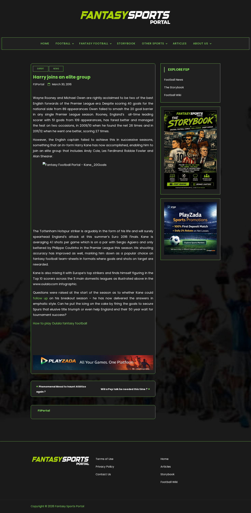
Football (63, 43)
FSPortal (38, 84)
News (56, 68)
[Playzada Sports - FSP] (93, 369)
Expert (40, 68)
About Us (200, 43)
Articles (180, 43)
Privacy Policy (105, 467)
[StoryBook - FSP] (190, 188)
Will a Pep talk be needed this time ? (124, 389)
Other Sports (153, 43)
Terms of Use (104, 459)
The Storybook (174, 87)
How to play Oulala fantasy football (60, 323)
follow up (41, 298)
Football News (173, 80)
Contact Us (103, 474)
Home (45, 43)
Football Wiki (172, 95)
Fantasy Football (93, 43)
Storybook (126, 43)
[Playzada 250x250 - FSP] (190, 254)
